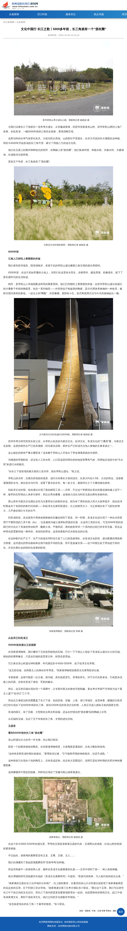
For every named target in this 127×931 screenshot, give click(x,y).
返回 (121, 911)
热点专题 (99, 14)
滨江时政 (42, 14)
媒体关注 (71, 14)
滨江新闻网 (8, 22)
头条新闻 (14, 14)
